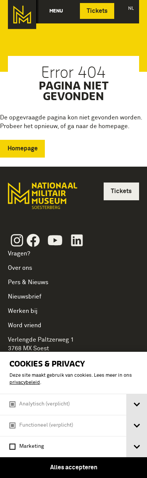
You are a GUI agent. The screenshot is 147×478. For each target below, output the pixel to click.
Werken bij (23, 311)
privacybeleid (24, 382)
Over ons (20, 268)
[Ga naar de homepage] (22, 14)
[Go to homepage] (42, 199)
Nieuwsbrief (24, 297)
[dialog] (73, 415)
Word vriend (24, 325)
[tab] (136, 404)
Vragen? (19, 254)
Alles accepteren (73, 467)
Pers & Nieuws (28, 282)
